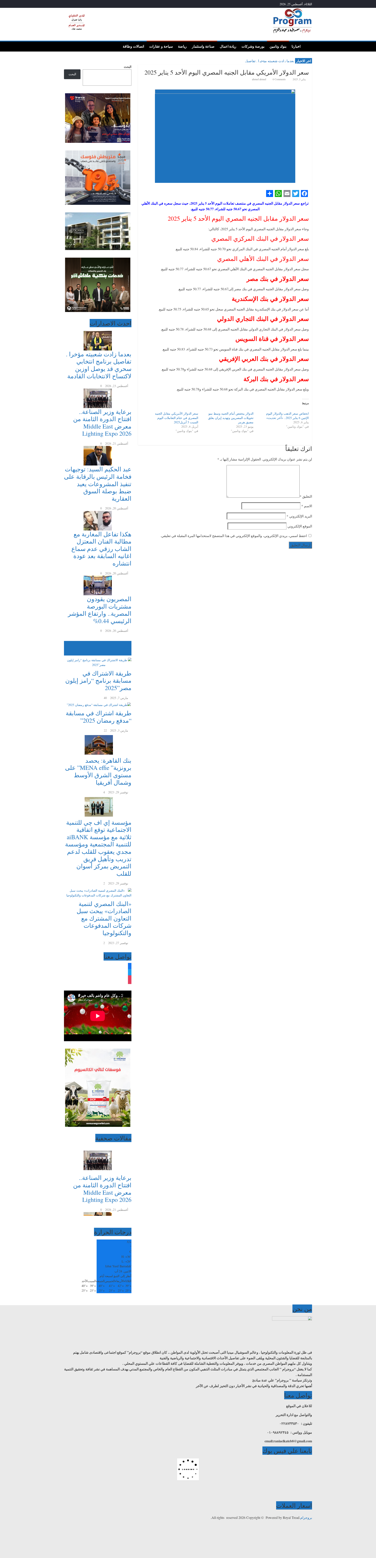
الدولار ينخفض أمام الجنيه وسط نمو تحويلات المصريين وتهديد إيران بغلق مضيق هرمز (230, 417)
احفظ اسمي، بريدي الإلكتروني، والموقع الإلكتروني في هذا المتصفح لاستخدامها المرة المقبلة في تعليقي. (233, 535)
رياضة (182, 46)
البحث (127, 66)
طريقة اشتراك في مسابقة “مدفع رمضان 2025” (98, 716)
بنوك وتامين (278, 46)
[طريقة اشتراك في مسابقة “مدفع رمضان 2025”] (98, 703)
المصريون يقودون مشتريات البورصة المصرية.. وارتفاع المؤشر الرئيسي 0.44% (99, 610)
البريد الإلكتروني (299, 516)
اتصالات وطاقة (133, 46)
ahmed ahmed (259, 79)
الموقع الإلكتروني (299, 526)
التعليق (306, 496)
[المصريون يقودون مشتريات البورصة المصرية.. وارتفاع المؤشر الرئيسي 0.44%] (98, 578)
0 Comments (279, 79)
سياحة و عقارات (161, 46)
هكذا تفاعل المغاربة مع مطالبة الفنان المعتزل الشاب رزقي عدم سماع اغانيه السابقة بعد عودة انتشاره (101, 548)
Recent (127, 648)
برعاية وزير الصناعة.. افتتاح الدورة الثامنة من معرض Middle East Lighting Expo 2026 (102, 422)
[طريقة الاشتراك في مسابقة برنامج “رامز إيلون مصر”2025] (97, 658)
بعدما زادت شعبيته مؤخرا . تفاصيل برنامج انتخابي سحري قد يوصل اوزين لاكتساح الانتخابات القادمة (98, 365)
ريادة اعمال (228, 46)
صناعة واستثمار (203, 46)
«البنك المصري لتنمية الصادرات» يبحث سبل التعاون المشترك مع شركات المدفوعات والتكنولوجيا (104, 918)
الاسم (306, 506)
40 (105, 698)
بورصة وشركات (253, 46)
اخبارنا (296, 46)
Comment (123, 653)
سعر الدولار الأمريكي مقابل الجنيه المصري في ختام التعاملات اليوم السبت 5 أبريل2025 (176, 417)
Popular (126, 643)
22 (105, 730)
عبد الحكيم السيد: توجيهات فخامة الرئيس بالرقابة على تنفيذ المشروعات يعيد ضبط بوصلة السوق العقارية (97, 483)
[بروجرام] (307, 46)
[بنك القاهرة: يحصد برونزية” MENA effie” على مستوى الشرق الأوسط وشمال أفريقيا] (97, 735)
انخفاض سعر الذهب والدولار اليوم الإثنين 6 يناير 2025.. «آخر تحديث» (287, 415)
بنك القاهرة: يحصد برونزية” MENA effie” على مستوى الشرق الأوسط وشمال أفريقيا (98, 771)
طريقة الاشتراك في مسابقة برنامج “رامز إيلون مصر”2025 (98, 680)
